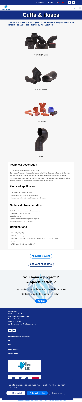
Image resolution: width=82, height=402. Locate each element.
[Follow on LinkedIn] (69, 2)
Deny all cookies (38, 393)
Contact (41, 301)
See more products (41, 264)
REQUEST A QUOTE (41, 256)
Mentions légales (37, 400)
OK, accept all (16, 393)
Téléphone (40, 2)
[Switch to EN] (63, 2)
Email (51, 2)
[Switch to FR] (58, 2)
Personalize (57, 393)
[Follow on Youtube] (73, 2)
